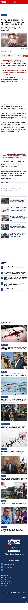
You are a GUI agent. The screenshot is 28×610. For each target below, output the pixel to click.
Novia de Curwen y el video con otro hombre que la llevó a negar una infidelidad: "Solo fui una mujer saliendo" (15, 278)
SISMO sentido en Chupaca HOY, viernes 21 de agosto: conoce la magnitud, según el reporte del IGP (18, 209)
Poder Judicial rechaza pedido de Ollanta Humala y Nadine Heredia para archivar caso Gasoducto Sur (14, 374)
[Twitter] (4, 55)
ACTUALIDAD (14, 188)
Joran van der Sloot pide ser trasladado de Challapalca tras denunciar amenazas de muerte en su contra (18, 227)
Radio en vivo (4, 585)
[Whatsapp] (2, 55)
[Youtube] (13, 551)
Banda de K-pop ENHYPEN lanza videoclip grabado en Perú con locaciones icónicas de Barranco (13, 426)
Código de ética (4, 575)
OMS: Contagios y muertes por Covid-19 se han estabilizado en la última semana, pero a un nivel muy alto (15, 155)
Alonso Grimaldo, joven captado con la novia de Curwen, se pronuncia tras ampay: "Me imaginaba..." (15, 284)
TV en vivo (3, 579)
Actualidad (4, 15)
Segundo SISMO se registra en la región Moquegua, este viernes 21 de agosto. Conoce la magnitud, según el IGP (14, 348)
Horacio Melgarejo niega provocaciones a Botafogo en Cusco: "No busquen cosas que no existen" (13, 531)
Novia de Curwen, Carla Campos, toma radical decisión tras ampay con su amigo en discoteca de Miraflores (15, 268)
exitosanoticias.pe (8, 567)
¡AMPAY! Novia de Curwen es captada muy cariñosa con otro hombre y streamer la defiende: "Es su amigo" (15, 290)
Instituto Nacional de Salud (10, 60)
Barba (20, 188)
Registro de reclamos (6, 577)
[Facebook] (6, 55)
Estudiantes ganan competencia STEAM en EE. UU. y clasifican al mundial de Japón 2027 (18, 235)
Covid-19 (2, 190)
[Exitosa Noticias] (3, 2)
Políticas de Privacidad (6, 583)
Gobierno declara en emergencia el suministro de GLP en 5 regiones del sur (13, 504)
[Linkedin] (9, 55)
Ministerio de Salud (19, 62)
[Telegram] (11, 55)
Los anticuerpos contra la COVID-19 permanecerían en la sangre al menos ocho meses (14, 72)
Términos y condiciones (6, 581)
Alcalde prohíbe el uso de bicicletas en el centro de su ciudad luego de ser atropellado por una (14, 479)
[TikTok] (19, 551)
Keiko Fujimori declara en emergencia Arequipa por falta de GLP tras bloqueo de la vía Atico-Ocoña (18, 218)
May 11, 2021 (5, 182)
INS (7, 190)
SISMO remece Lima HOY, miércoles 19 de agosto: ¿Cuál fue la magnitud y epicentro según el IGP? (15, 273)
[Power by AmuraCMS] (24, 597)
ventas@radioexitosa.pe (9, 564)
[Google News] (17, 551)
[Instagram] (15, 551)
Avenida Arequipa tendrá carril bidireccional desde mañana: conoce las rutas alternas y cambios (17, 201)
